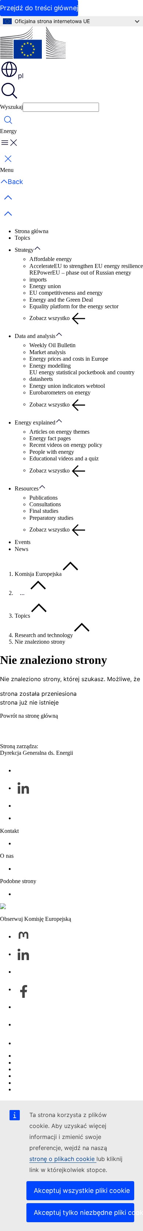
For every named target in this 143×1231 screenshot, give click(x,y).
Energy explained (35, 422)
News (21, 549)
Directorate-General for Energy (51, 869)
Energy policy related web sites (51, 894)
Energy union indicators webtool (67, 386)
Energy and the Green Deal (61, 300)
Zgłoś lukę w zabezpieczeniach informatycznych (71, 1055)
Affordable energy (50, 259)
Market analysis (47, 352)
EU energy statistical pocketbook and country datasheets (82, 375)
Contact (24, 843)
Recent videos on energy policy (65, 445)
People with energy (51, 452)
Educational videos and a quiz (64, 458)
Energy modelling (50, 366)
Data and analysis (35, 336)
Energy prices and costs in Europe (68, 359)
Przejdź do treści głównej (39, 8)
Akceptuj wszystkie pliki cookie (82, 1190)
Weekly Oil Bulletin (52, 345)
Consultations (45, 504)
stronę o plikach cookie (62, 1158)
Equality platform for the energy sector (73, 306)
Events (22, 542)
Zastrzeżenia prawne (38, 1083)
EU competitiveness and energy (66, 293)
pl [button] (20, 76)
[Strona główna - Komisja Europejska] (33, 43)
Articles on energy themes (59, 432)
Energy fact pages (50, 438)
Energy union (45, 286)
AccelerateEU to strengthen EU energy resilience (86, 266)
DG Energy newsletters (42, 818)
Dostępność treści (35, 1089)
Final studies (43, 511)
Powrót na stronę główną (29, 716)
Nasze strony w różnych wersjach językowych (68, 1062)
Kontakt (24, 1043)
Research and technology (44, 635)
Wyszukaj (11, 107)
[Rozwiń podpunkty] (41, 248)
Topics (22, 238)
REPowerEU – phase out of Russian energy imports (80, 275)
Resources (26, 488)
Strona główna (31, 231)
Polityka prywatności (39, 1076)
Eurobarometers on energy (60, 392)
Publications (43, 498)
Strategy (24, 250)
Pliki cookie (28, 1069)
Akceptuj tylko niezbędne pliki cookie (84, 1212)
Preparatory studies (51, 518)
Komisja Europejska (38, 574)
